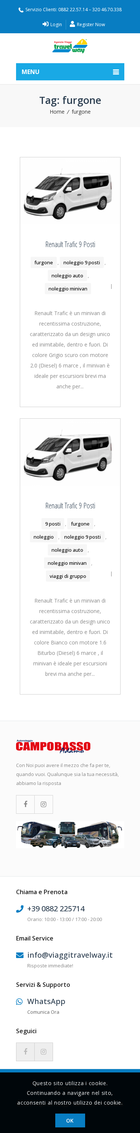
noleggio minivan (68, 288)
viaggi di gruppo (68, 576)
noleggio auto (67, 275)
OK (70, 1120)
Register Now (90, 24)
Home (57, 111)
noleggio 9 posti (81, 262)
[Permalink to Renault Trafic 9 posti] (70, 222)
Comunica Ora (43, 1012)
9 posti (52, 523)
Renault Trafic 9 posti (70, 244)
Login (55, 24)
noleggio (44, 536)
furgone (81, 111)
